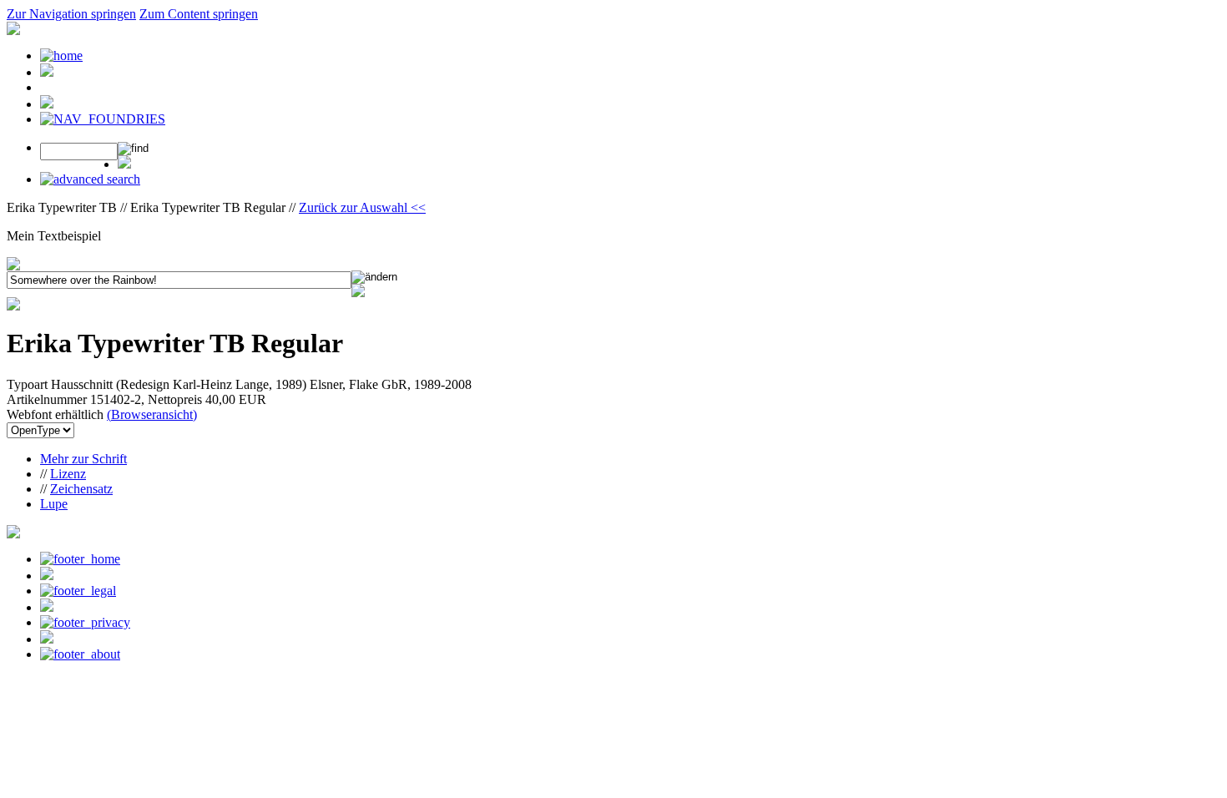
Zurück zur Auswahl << (362, 207)
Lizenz (68, 474)
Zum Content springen (198, 14)
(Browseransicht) (152, 414)
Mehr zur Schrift (83, 459)
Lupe (54, 504)
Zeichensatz (81, 489)
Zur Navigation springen (71, 14)
